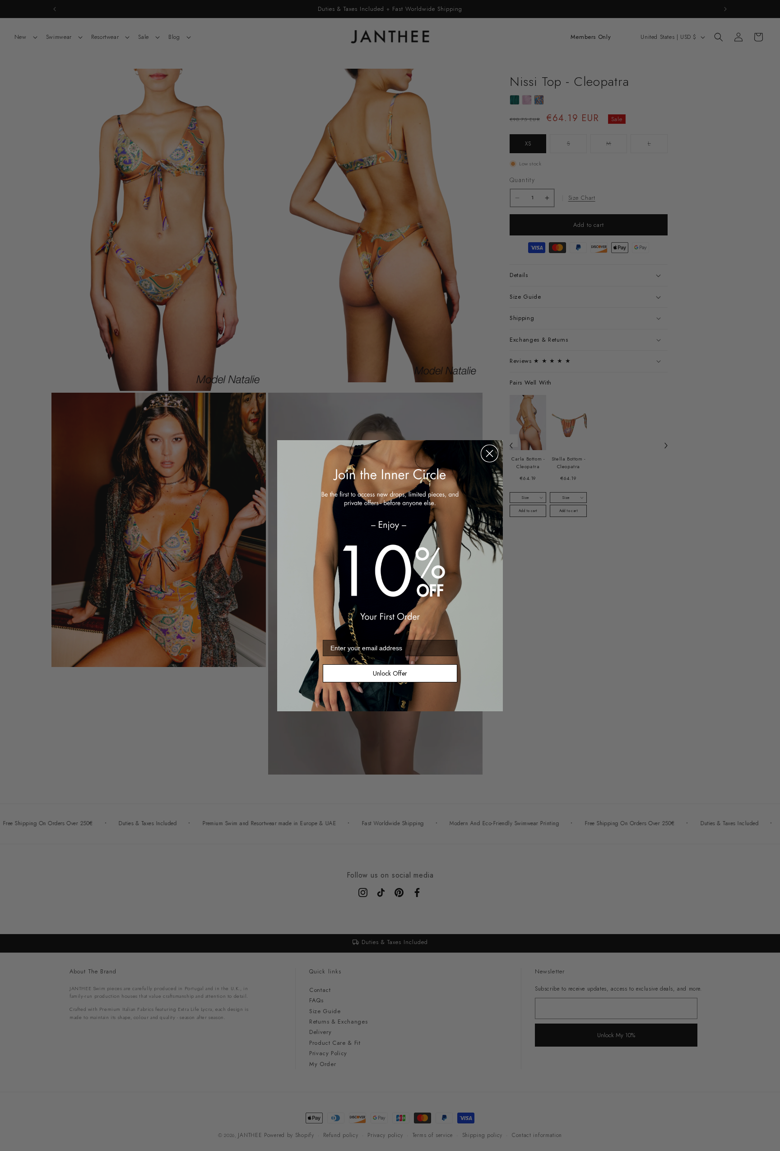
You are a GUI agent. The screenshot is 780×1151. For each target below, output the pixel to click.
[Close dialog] (489, 453)
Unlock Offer (390, 673)
